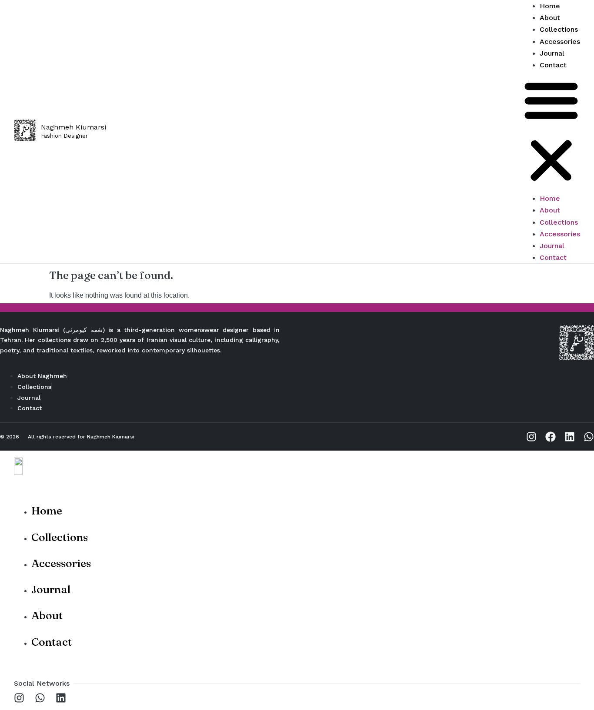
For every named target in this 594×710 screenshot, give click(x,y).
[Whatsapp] (589, 436)
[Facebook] (550, 436)
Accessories (560, 234)
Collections (559, 222)
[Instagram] (531, 436)
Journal (552, 246)
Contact (553, 65)
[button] (551, 131)
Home (550, 198)
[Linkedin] (569, 436)
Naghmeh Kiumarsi (110, 437)
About (550, 210)
